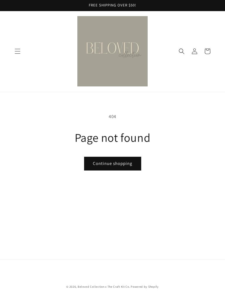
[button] (17, 51)
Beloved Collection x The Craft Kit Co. (104, 287)
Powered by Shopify (145, 287)
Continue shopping (112, 163)
